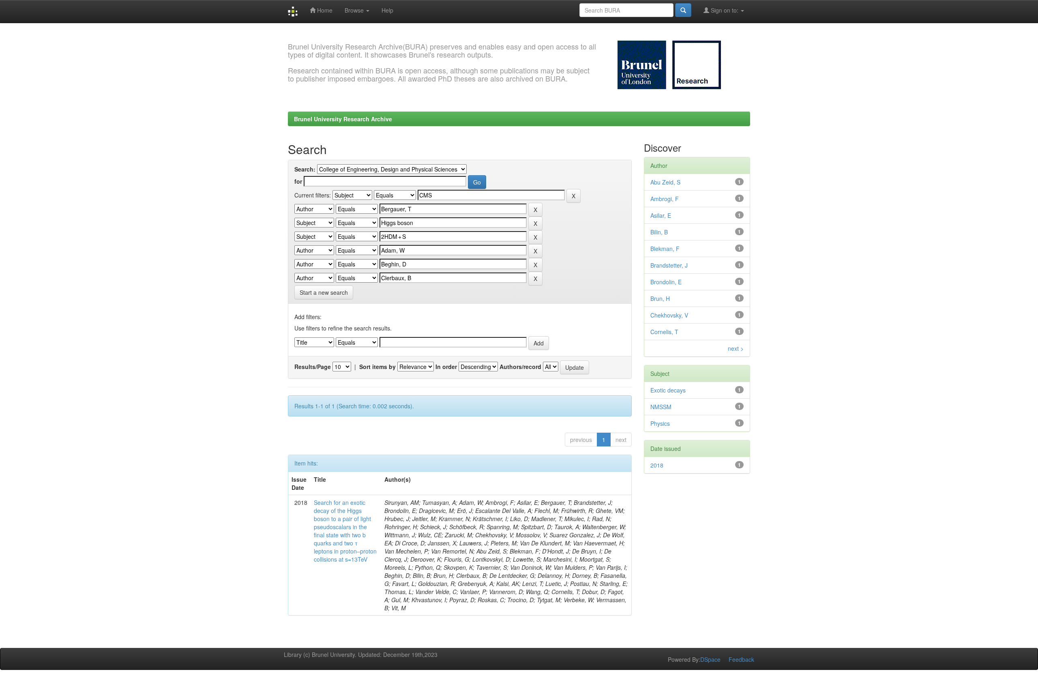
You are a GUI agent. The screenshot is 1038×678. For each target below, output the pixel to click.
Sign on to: (724, 10)
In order (446, 367)
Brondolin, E (666, 282)
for (298, 181)
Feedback (741, 659)
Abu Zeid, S (665, 182)
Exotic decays (668, 390)
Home (323, 10)
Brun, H (660, 298)
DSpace (710, 659)
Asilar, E (660, 215)
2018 (656, 465)
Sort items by (377, 367)
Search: (304, 169)
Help (387, 10)
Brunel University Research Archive (343, 119)
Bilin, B (659, 232)
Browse (355, 10)
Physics (660, 423)
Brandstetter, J (669, 265)
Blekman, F (665, 249)
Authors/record (520, 367)
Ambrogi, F (664, 199)
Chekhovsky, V (669, 315)
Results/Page (312, 367)
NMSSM (660, 407)
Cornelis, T (664, 332)
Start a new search (324, 292)
